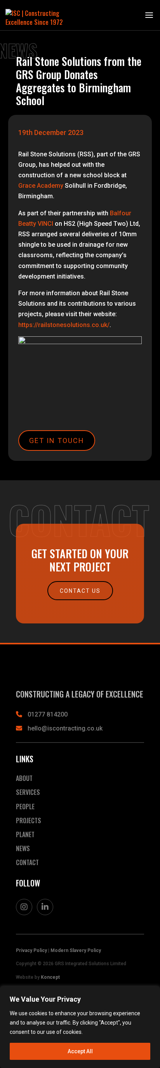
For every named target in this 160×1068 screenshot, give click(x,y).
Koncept (50, 977)
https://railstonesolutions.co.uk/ (64, 325)
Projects (28, 820)
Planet (25, 834)
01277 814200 (48, 714)
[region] (80, 1027)
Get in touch (56, 440)
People (25, 806)
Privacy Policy (31, 950)
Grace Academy (40, 185)
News (23, 848)
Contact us (80, 591)
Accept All (80, 1051)
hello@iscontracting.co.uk (65, 728)
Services (28, 792)
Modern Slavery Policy (75, 950)
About (24, 778)
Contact (27, 862)
